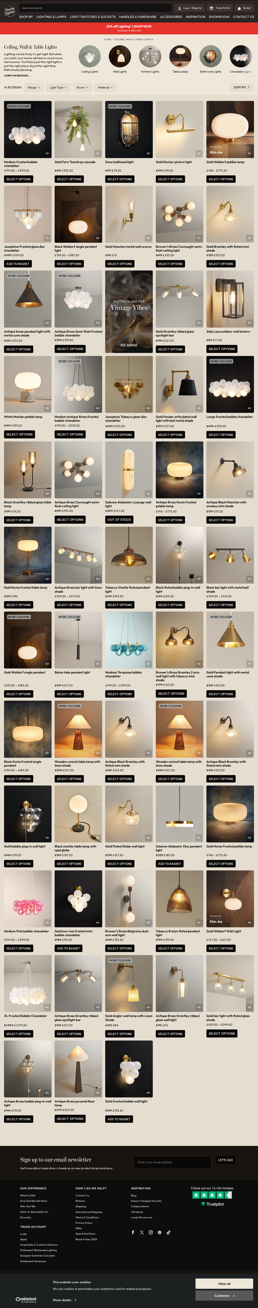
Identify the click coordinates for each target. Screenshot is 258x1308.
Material (103, 87)
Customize (222, 1295)
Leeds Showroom (141, 1217)
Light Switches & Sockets (93, 16)
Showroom (219, 16)
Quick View (47, 153)
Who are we (27, 1206)
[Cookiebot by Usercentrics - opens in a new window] (26, 1300)
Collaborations (140, 1206)
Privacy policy (84, 1222)
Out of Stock (119, 519)
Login (23, 1233)
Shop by (26, 16)
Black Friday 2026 (86, 1239)
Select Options (69, 179)
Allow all (224, 1283)
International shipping (89, 1211)
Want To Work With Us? (34, 1211)
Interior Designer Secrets (146, 1200)
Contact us (82, 1195)
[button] (252, 75)
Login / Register (192, 7)
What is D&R (27, 1195)
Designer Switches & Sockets (37, 1255)
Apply (23, 1239)
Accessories (171, 16)
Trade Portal (222, 7)
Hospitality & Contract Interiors (39, 1244)
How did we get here (33, 1200)
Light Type (56, 87)
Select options (18, 179)
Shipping (81, 1206)
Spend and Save (85, 1233)
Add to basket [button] (17, 263)
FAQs (79, 1228)
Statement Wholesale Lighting (38, 1250)
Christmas (137, 1211)
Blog (133, 1195)
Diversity (25, 1217)
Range (32, 87)
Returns (80, 1200)
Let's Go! (225, 1160)
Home (107, 39)
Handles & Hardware (137, 16)
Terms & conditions (87, 1217)
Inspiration (195, 16)
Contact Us (243, 16)
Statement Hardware (33, 1261)
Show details (62, 1300)
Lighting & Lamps (51, 16)
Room (81, 87)
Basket (247, 7)
